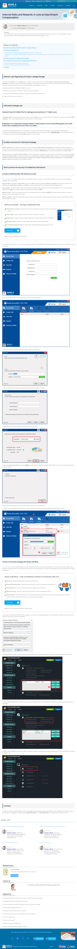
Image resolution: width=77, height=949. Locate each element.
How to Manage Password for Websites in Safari (15, 926)
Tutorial (20, 932)
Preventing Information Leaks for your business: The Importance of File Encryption (23, 898)
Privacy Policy (43, 932)
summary (6, 67)
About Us (49, 932)
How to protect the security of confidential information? (20, 60)
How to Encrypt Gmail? (45, 842)
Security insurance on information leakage (16, 58)
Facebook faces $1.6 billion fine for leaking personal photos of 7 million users (23, 52)
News (16, 932)
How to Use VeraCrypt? (9, 920)
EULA (37, 932)
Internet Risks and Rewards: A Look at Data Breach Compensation (19, 913)
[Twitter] (17, 938)
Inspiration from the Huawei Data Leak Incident (15, 910)
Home (12, 932)
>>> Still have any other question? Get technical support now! (43, 885)
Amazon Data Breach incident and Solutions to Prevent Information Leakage (22, 904)
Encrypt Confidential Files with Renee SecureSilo (16, 63)
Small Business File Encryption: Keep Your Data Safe (52, 826)
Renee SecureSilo (6, 179)
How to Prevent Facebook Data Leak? (13, 907)
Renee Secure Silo (18, 244)
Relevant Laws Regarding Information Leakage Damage (19, 48)
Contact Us (25, 932)
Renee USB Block (6, 567)
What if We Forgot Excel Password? (12, 923)
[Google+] (28, 938)
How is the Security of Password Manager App (13, 826)
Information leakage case (10, 50)
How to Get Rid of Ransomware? (10, 842)
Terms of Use (32, 932)
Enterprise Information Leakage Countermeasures (16, 901)
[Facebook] (12, 938)
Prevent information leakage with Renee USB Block (17, 64)
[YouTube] (22, 938)
